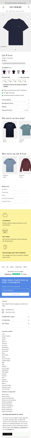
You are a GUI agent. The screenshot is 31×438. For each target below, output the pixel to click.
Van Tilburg (5, 323)
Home (3, 266)
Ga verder (7, 434)
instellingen (9, 429)
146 (9, 80)
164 (19, 80)
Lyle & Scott (7, 55)
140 (4, 80)
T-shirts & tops (5, 192)
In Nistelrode (6, 320)
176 (24, 80)
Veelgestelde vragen (8, 316)
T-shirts (3, 195)
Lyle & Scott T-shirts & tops (8, 198)
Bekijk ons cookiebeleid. (20, 427)
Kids (7, 266)
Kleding (11, 266)
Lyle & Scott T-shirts (6, 201)
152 (14, 80)
